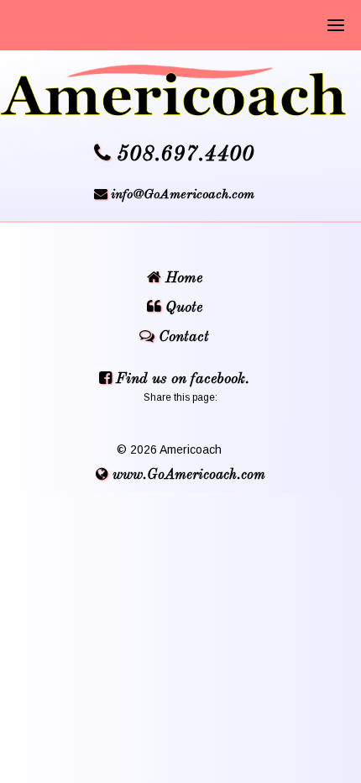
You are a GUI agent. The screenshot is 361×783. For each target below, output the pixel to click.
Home (181, 278)
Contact (181, 336)
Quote (181, 307)
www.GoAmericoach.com (186, 475)
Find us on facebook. (180, 378)
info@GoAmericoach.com (182, 195)
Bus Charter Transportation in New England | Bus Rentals (180, 90)
